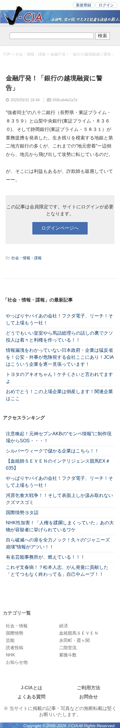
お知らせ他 (17, 662)
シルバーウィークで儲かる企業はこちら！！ (52, 450)
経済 (63, 625)
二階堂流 (68, 647)
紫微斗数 (68, 654)
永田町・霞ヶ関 (74, 640)
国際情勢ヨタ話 (22, 512)
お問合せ (88, 696)
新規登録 (83, 5)
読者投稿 (14, 647)
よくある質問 (31, 696)
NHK (10, 654)
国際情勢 (14, 633)
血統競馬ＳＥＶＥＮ (78, 633)
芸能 (10, 640)
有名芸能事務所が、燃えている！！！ (45, 557)
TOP (7, 54)
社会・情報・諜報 (30, 54)
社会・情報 (17, 625)
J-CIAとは (31, 687)
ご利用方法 (88, 687)
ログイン (106, 5)
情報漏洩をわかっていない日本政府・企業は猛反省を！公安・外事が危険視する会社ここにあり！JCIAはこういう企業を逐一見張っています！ (60, 357)
